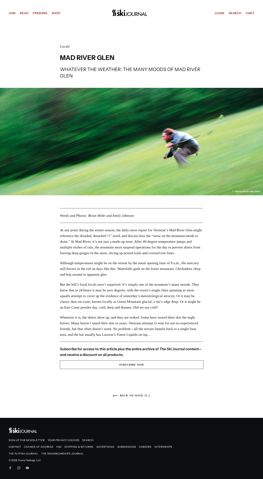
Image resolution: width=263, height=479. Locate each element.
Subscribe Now (131, 364)
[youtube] (27, 468)
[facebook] (10, 468)
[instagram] (18, 468)
